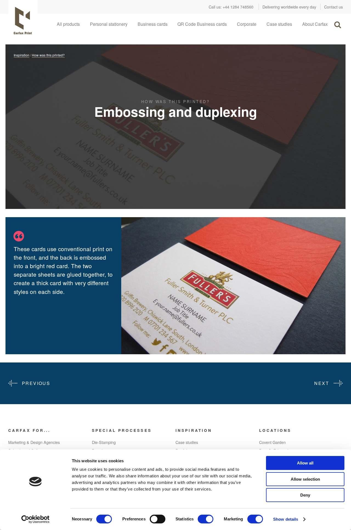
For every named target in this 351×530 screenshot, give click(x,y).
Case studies (279, 24)
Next (321, 383)
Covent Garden (272, 442)
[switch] (157, 519)
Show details (285, 519)
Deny (305, 495)
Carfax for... (29, 430)
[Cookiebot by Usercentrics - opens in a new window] (36, 519)
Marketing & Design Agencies (34, 442)
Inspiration (21, 55)
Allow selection (305, 479)
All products (68, 24)
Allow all (305, 463)
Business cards (153, 24)
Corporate (246, 24)
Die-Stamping (104, 442)
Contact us (333, 7)
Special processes (122, 430)
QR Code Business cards (202, 24)
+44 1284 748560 (238, 7)
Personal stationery (109, 24)
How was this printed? (48, 55)
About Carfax (315, 24)
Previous (36, 383)
